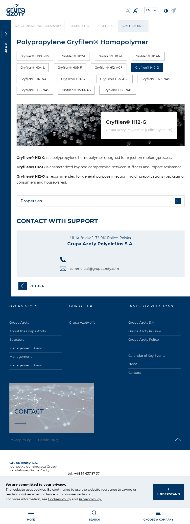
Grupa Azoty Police (143, 339)
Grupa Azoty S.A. (141, 322)
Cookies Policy (59, 499)
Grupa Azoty (19, 322)
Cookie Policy (48, 440)
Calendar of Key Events (146, 355)
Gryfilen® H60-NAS (117, 90)
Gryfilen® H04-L (33, 67)
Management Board (25, 348)
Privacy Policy (90, 499)
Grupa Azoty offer (83, 322)
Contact (134, 373)
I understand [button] (168, 492)
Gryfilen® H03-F (111, 56)
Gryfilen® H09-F (70, 67)
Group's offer (79, 26)
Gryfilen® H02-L (74, 56)
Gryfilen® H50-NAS (76, 90)
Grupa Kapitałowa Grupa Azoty (38, 26)
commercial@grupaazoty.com (94, 269)
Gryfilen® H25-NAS (156, 79)
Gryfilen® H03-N (148, 56)
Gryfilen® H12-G (147, 67)
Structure (16, 339)
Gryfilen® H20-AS (74, 79)
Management (20, 356)
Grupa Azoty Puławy (144, 331)
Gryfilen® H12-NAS (34, 79)
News (132, 364)
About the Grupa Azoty (27, 331)
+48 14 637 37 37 (87, 473)
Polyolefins (105, 26)
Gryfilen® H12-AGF (108, 67)
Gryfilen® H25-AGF (114, 79)
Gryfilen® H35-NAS (35, 90)
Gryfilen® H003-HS (35, 56)
